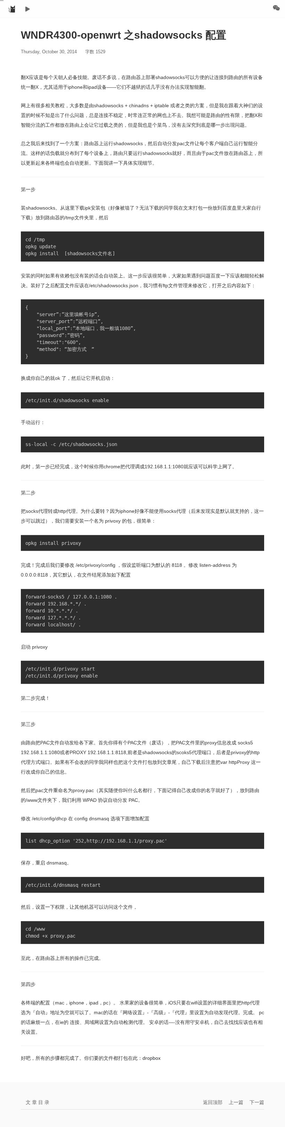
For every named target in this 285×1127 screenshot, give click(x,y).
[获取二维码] (276, 7)
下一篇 (257, 1102)
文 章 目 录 (37, 1102)
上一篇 (236, 1102)
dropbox (151, 1058)
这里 (70, 208)
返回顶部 (212, 1102)
